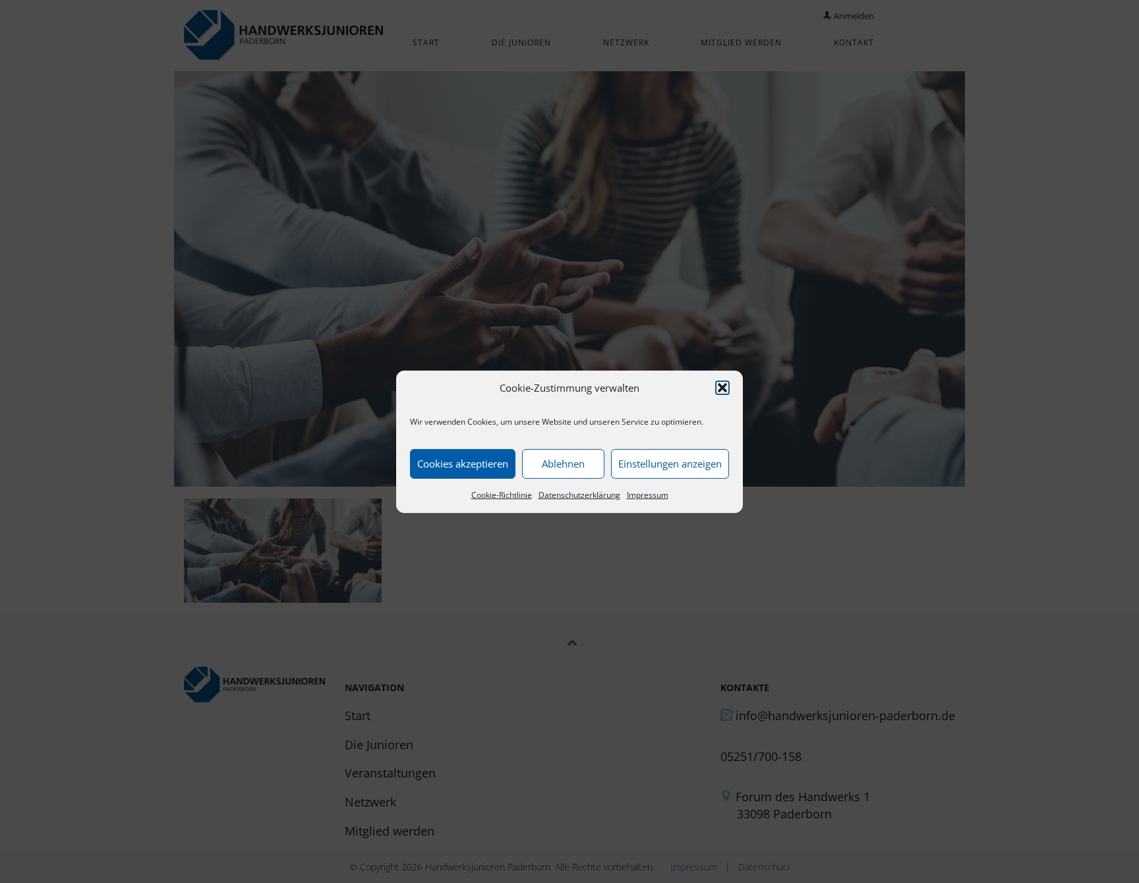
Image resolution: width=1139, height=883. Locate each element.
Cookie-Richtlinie (501, 495)
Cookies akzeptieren (462, 463)
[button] (722, 387)
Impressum (647, 495)
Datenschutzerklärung (579, 495)
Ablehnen (563, 463)
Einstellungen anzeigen (670, 463)
